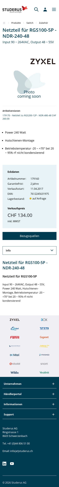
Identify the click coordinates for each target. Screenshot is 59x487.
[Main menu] (53, 9)
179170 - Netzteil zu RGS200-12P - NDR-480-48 (27, 115)
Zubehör (43, 22)
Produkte (16, 22)
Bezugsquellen (29, 236)
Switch (29, 22)
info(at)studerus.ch (21, 451)
